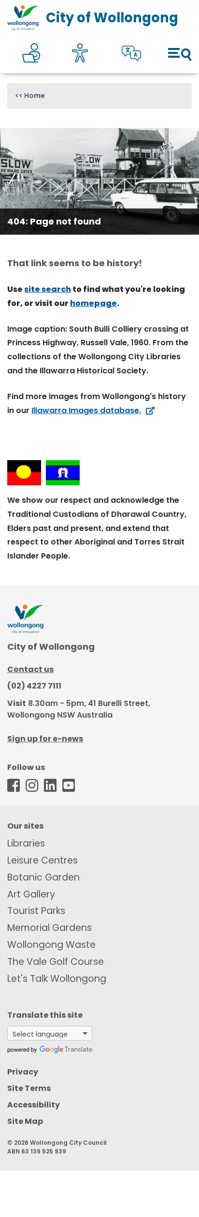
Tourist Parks (36, 910)
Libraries (26, 843)
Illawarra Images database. (86, 410)
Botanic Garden (43, 877)
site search (47, 289)
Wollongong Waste (51, 944)
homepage (93, 303)
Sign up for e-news (45, 738)
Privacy (22, 1071)
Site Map (25, 1121)
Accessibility (33, 1104)
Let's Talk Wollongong (56, 978)
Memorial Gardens (49, 927)
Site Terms (29, 1088)
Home (34, 95)
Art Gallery (31, 894)
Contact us (30, 669)
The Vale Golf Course (55, 961)
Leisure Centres (42, 860)
